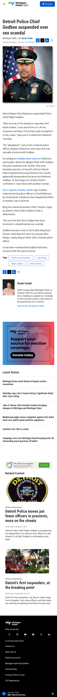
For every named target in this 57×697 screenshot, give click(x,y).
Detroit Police (36, 264)
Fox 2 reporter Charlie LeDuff (18, 190)
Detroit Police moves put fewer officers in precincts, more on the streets (26, 516)
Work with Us (10, 652)
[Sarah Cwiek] (9, 287)
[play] (4, 693)
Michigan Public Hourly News (17, 664)
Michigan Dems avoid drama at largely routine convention (25, 383)
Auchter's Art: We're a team (16, 429)
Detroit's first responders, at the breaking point (27, 585)
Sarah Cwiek (27, 38)
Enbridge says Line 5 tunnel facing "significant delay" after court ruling (28, 395)
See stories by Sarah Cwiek (30, 305)
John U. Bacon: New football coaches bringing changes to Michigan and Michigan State (25, 407)
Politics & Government (20, 258)
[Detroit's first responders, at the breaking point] (27, 561)
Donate (48, 4)
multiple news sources (29, 158)
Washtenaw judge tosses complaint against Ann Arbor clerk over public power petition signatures (28, 418)
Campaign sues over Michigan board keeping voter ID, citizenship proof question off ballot (28, 439)
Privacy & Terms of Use (15, 675)
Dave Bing (42, 258)
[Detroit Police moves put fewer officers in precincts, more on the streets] (27, 489)
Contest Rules (11, 669)
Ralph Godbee (17, 264)
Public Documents (12, 658)
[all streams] (53, 693)
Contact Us (9, 646)
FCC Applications (12, 681)
